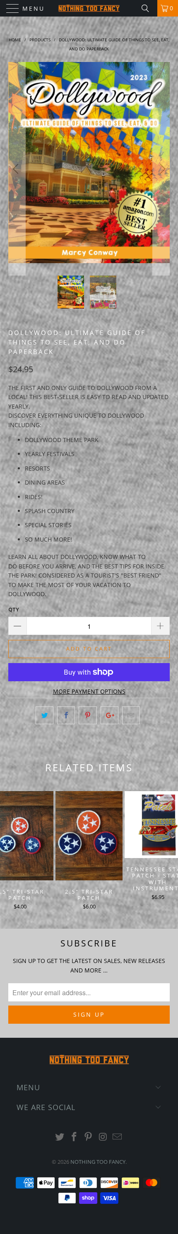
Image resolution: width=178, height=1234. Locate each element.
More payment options (89, 691)
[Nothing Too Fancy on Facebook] (74, 1137)
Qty (13, 609)
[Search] (148, 8)
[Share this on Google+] (109, 715)
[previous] (17, 169)
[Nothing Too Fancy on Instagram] (103, 1137)
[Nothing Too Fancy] (89, 8)
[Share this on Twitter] (44, 715)
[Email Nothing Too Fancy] (117, 1137)
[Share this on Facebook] (66, 715)
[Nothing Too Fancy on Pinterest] (88, 1137)
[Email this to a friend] (131, 715)
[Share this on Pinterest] (87, 715)
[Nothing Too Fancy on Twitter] (60, 1137)
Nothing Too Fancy (97, 1161)
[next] (161, 169)
